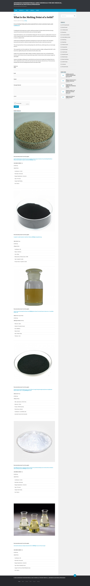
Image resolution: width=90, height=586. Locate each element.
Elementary (64, 32)
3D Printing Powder (65, 24)
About (37, 10)
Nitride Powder (65, 49)
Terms (31, 581)
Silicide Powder (65, 56)
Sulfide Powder (64, 61)
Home (16, 10)
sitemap (38, 581)
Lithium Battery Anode (66, 37)
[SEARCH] (74, 16)
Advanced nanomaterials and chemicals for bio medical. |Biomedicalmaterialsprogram (38, 3)
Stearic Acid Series (65, 59)
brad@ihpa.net (17, 25)
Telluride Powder (65, 66)
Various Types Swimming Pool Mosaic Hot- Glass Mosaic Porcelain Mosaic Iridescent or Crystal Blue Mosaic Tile (33, 312)
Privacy (34, 581)
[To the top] (75, 575)
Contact (32, 10)
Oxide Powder (64, 51)
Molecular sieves (65, 44)
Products (21, 10)
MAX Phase (64, 39)
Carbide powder (65, 29)
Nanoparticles (64, 47)
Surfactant (64, 64)
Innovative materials (65, 34)
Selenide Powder (65, 54)
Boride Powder (64, 27)
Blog (27, 10)
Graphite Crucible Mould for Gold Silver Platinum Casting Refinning (28, 236)
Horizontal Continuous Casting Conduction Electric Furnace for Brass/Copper (30, 545)
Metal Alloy (64, 42)
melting (25, 20)
